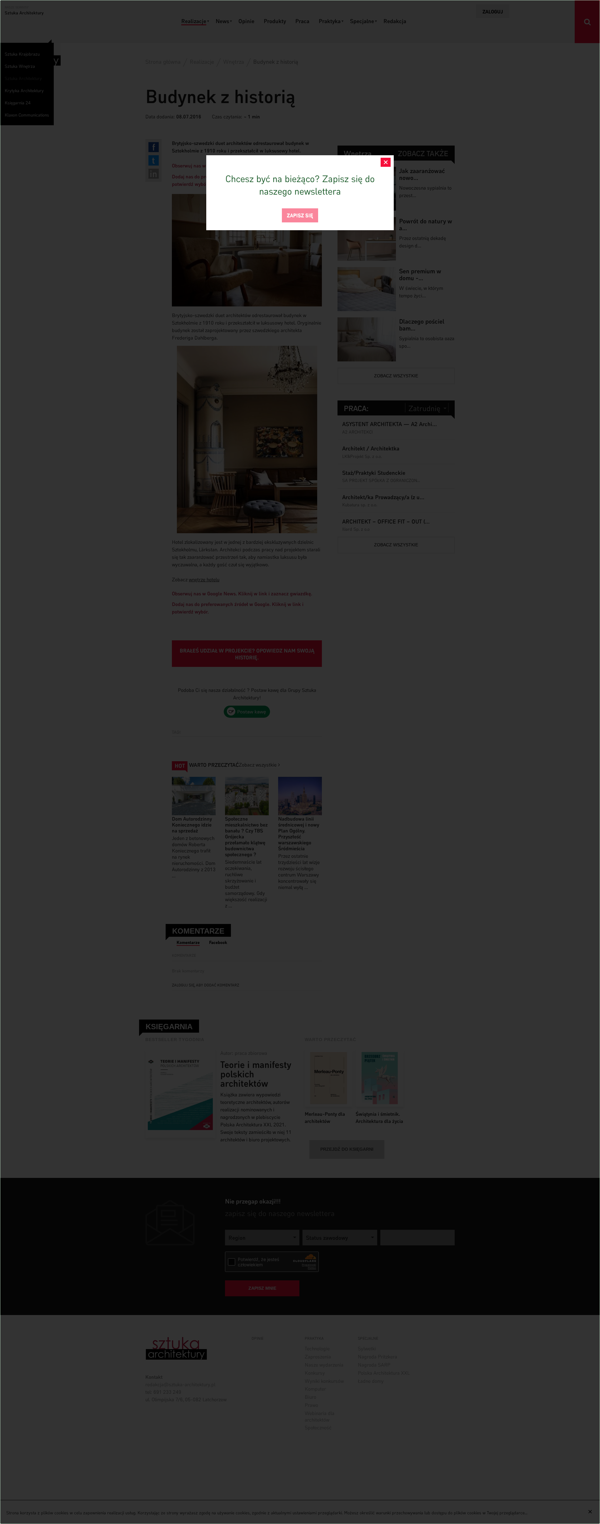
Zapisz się (300, 214)
